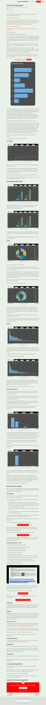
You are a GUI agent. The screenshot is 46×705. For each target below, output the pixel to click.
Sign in (43, 1)
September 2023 (22, 28)
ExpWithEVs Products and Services (13, 18)
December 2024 (10, 30)
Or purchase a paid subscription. (23, 690)
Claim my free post (23, 687)
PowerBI (33, 124)
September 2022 (10, 28)
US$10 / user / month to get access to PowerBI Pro (23, 626)
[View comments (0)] (11, 12)
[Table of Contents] (1, 352)
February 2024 (28, 28)
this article (11, 497)
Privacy (22, 698)
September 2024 (34, 28)
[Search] (33, 2)
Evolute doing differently (25, 441)
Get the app (27, 700)
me (12, 124)
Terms (24, 698)
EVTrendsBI (19, 123)
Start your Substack (21, 700)
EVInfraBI (22, 36)
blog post (33, 40)
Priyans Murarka (20, 640)
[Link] (5, 141)
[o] (23, 574)
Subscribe (38, 1)
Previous (10, 694)
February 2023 (16, 28)
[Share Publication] (35, 2)
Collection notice (28, 698)
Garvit (9, 124)
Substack (18, 703)
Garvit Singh (28, 640)
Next (36, 694)
